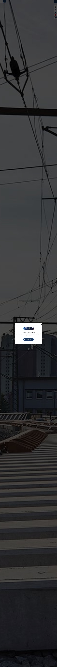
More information (29, 339)
